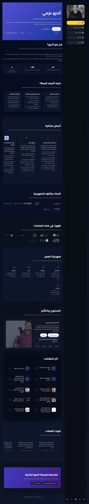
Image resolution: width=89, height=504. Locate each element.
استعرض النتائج (46, 29)
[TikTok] (67, 499)
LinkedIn (38, 483)
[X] (80, 499)
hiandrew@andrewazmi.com (50, 483)
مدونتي (43, 335)
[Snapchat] (71, 499)
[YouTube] (75, 499)
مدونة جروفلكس (53, 335)
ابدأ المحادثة (56, 29)
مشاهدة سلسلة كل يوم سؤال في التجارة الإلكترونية (48, 340)
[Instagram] (84, 499)
